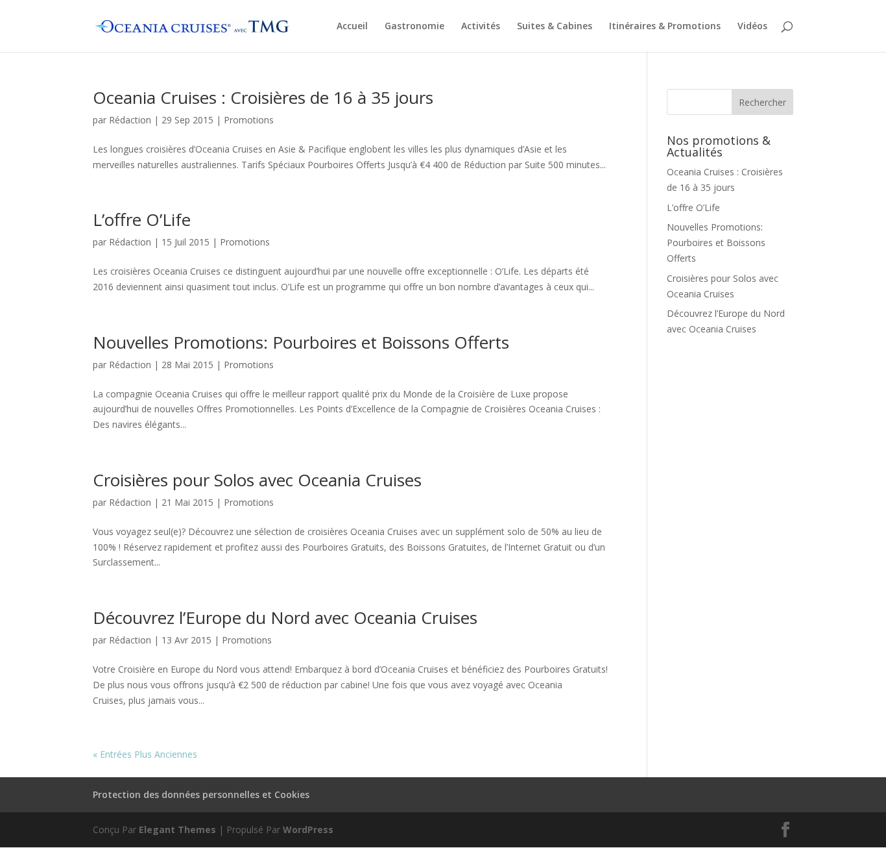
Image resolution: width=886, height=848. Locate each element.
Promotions (249, 120)
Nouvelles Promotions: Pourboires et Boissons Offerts (301, 342)
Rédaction (130, 120)
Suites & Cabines (554, 26)
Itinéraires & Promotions (665, 26)
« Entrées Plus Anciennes (145, 754)
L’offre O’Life (142, 219)
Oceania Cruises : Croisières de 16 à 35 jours (263, 97)
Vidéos (752, 26)
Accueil (352, 26)
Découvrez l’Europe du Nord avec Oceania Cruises (285, 617)
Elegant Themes (177, 829)
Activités (480, 26)
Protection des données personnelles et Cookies (201, 794)
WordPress (308, 829)
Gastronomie (414, 26)
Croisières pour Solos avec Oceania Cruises (257, 480)
